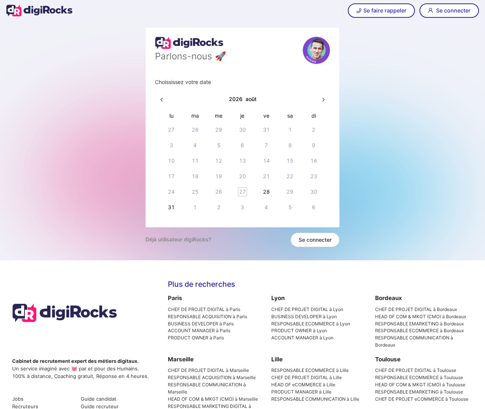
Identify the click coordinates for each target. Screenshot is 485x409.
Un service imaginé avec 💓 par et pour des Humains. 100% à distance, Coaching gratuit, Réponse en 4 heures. (80, 368)
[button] (162, 99)
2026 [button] (235, 99)
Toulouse (388, 359)
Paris (175, 298)
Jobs (17, 399)
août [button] (251, 99)
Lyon (278, 298)
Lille (277, 359)
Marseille (181, 359)
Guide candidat (98, 399)
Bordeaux (388, 298)
